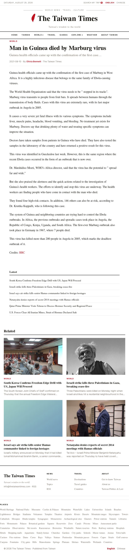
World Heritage (7, 509)
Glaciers (88, 518)
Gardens (66, 532)
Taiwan (26, 35)
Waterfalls (77, 509)
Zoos (70, 523)
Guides (63, 35)
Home (14, 35)
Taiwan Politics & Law (112, 488)
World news (52, 479)
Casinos (3, 537)
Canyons (4, 542)
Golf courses (122, 537)
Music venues (99, 532)
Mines (95, 523)
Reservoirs (61, 523)
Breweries (57, 528)
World (38, 35)
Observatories (18, 528)
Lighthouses (5, 514)
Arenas (110, 532)
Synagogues (43, 518)
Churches (55, 532)
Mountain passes (81, 537)
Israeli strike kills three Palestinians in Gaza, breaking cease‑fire (40, 286)
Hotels (3, 532)
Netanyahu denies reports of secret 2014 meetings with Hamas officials (44, 299)
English (110, 3)
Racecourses (44, 528)
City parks (76, 532)
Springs (56, 542)
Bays (40, 537)
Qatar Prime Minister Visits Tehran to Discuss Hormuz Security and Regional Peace (50, 305)
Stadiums (27, 514)
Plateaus (65, 542)
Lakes (87, 509)
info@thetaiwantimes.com (17, 486)
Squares (50, 523)
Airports (68, 514)
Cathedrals (5, 518)
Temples (48, 514)
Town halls (121, 532)
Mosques (16, 518)
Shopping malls (15, 532)
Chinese (121, 3)
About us (106, 484)
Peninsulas (67, 537)
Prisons (87, 523)
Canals (78, 523)
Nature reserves (83, 528)
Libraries (123, 518)
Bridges (16, 514)
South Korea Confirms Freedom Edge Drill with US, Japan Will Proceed (45, 280)
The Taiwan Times (19, 476)
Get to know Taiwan (111, 479)
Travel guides (80, 484)
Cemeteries (5, 528)
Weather (92, 35)
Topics (50, 484)
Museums (36, 509)
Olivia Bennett (33, 61)
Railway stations (106, 528)
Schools (87, 532)
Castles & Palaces (51, 509)
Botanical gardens (37, 523)
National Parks (22, 509)
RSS (34, 486)
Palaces (23, 523)
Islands (108, 509)
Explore (77, 35)
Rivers (77, 514)
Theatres (58, 514)
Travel (52, 35)
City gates (25, 542)
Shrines (75, 542)
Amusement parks (109, 523)
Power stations (100, 518)
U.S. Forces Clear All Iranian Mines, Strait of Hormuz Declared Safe (43, 312)
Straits (111, 537)
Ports (94, 528)
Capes (103, 537)
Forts (2, 523)
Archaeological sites (73, 518)
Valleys (48, 537)
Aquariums (29, 532)
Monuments (12, 523)
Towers (125, 514)
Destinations (80, 479)
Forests (95, 537)
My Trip (97, 3)
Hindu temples (28, 518)
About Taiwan (109, 35)
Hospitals (120, 528)
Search (87, 3)
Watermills (86, 542)
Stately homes (42, 532)
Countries (78, 488)
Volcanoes (37, 514)
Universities (97, 509)
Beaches (117, 509)
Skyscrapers (114, 514)
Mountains (66, 509)
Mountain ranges (99, 514)
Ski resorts (32, 528)
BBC (22, 252)
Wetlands (97, 542)
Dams (25, 537)
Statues (57, 537)
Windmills (68, 528)
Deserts (85, 514)
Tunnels (112, 518)
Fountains (14, 542)
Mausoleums (45, 542)
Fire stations (15, 537)
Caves (33, 537)
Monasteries (56, 518)
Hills (34, 542)
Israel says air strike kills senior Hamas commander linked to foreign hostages (47, 293)
